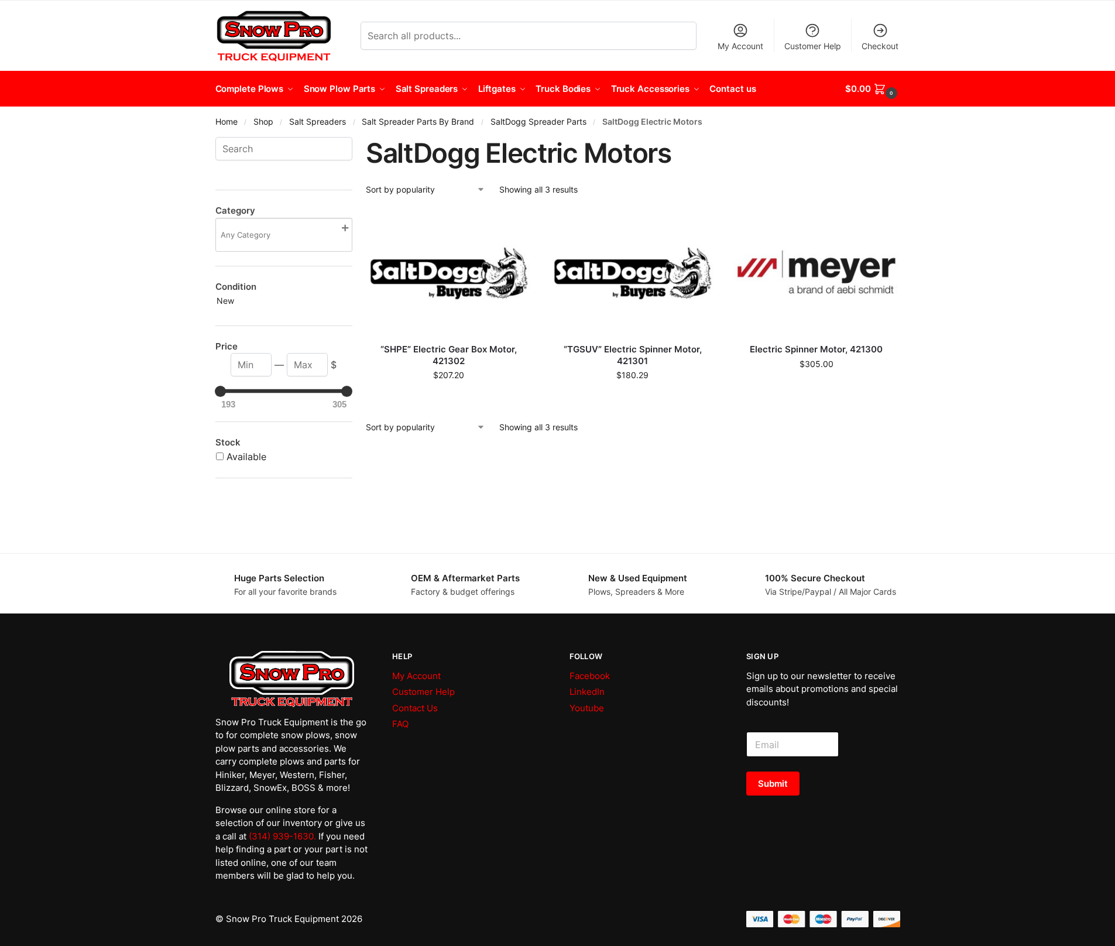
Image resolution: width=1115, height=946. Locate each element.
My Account (740, 46)
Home (226, 121)
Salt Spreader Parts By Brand (418, 121)
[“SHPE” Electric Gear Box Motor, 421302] (449, 272)
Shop (263, 121)
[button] (872, 89)
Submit (773, 783)
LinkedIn (587, 691)
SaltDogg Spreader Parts (538, 121)
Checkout (880, 46)
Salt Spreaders (317, 121)
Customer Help (812, 46)
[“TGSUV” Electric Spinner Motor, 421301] (633, 272)
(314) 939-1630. (282, 836)
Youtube (586, 708)
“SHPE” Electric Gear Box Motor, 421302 (448, 355)
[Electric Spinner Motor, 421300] (816, 272)
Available (246, 456)
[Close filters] (355, 144)
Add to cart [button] (449, 400)
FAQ (400, 723)
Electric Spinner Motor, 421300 (816, 349)
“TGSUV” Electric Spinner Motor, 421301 (633, 355)
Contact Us (415, 708)
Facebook (589, 675)
